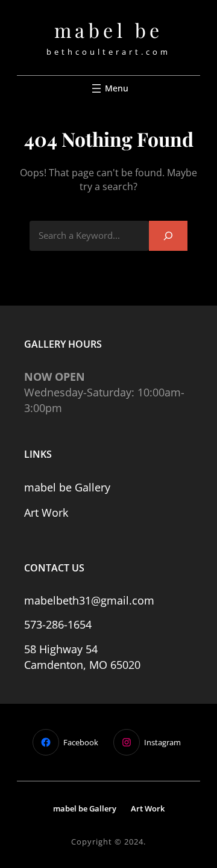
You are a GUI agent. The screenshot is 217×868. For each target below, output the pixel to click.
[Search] (168, 235)
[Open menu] (109, 88)
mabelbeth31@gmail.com (89, 600)
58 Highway (55, 649)
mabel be (108, 30)
